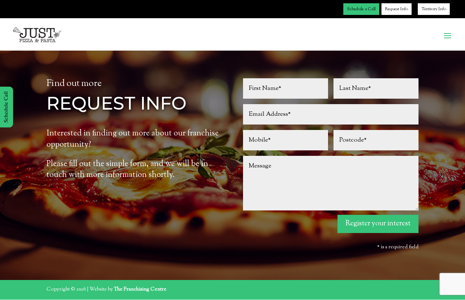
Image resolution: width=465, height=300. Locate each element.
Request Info (396, 9)
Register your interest (378, 223)
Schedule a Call (361, 9)
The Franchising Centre (140, 289)
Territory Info (433, 9)
